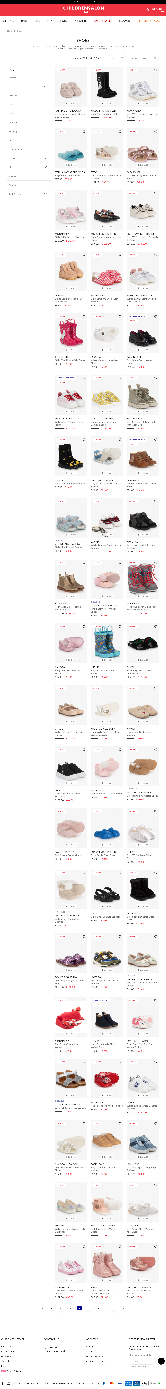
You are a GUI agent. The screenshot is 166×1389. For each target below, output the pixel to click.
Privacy (82, 1383)
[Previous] (43, 1308)
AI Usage (93, 1383)
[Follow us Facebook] (2, 1384)
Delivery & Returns (9, 1356)
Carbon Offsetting (12, 1371)
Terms (73, 1383)
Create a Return (8, 1351)
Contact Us (6, 1346)
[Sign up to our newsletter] (161, 1361)
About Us (90, 1346)
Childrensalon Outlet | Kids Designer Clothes (83, 9)
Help (3, 1366)
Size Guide (6, 1361)
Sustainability (92, 1351)
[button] (147, 10)
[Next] (123, 1308)
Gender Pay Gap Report (97, 1356)
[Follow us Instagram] (8, 1384)
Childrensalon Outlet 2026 (37, 1383)
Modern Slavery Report (96, 1361)
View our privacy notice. (139, 1367)
